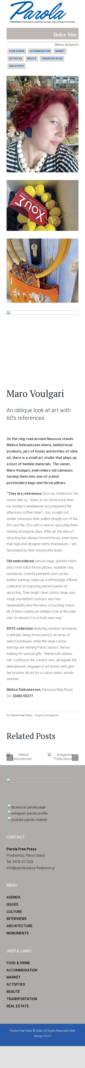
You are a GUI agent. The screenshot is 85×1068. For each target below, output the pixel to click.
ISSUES (12, 904)
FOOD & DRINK (16, 51)
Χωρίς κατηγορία (46, 715)
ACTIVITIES (15, 58)
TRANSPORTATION (52, 58)
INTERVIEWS (17, 919)
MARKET (60, 51)
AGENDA (13, 897)
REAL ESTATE (16, 66)
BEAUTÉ (31, 58)
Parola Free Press (21, 715)
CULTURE (14, 912)
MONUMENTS (18, 933)
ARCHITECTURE (19, 926)
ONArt (47, 1036)
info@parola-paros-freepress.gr (31, 868)
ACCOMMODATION (40, 51)
